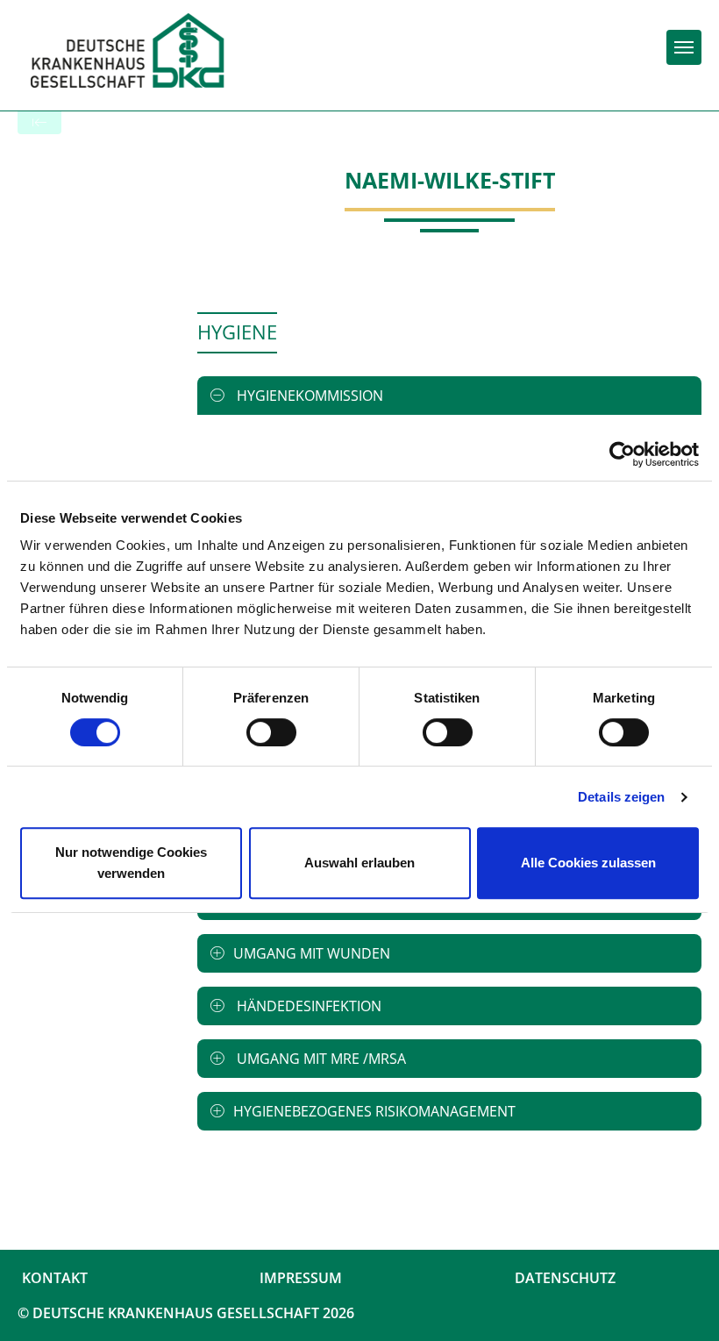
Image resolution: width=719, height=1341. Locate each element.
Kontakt (55, 1277)
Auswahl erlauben (359, 862)
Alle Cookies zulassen (588, 862)
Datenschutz (565, 1277)
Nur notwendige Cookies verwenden (131, 863)
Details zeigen (621, 796)
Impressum (301, 1277)
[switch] (271, 732)
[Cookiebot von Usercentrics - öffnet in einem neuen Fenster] (622, 454)
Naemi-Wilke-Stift (450, 180)
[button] (449, 395)
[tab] (449, 395)
